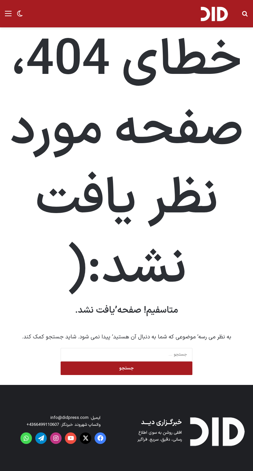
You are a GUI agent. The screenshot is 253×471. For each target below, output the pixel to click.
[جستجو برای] (244, 16)
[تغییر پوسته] (19, 16)
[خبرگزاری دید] (214, 14)
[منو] (8, 16)
